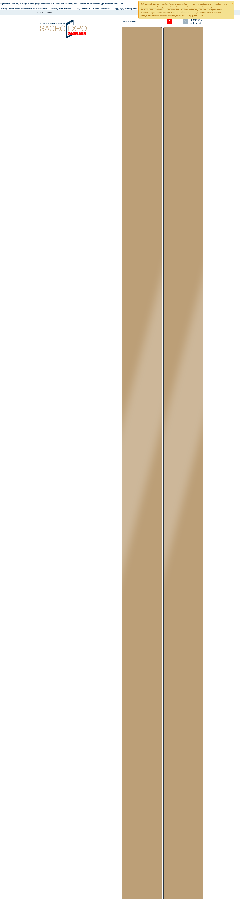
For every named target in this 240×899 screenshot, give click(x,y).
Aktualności (41, 12)
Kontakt (50, 12)
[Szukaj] (169, 21)
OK (205, 15)
